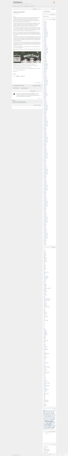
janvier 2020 (45, 120)
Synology (45, 381)
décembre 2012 (46, 233)
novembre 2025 (46, 33)
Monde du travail (46, 340)
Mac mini (45, 329)
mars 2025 (45, 44)
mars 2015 (45, 197)
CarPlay (45, 273)
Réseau (45, 361)
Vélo (46, 428)
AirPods (45, 253)
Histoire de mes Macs (46, 300)
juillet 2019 (45, 128)
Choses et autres (46, 277)
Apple (44, 256)
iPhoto (44, 419)
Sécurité (44, 426)
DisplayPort (45, 284)
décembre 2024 (46, 48)
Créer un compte (46, 446)
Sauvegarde (45, 369)
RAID (52, 422)
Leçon (44, 317)
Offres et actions (46, 349)
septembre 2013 (46, 221)
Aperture (44, 411)
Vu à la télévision (46, 401)
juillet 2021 (45, 96)
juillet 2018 (45, 144)
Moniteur (45, 341)
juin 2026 (45, 24)
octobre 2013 (45, 220)
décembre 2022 (46, 80)
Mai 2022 (45, 89)
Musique (45, 344)
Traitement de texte (46, 393)
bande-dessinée (51, 412)
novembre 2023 (46, 65)
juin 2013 (45, 225)
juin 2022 (45, 88)
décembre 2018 (46, 137)
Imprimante (45, 304)
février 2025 (45, 45)
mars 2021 (45, 101)
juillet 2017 (45, 160)
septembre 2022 (46, 84)
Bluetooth (45, 268)
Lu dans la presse (46, 320)
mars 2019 (45, 133)
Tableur (45, 384)
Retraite (45, 365)
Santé (44, 368)
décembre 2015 (46, 185)
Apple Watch (45, 261)
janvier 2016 (45, 184)
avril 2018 (45, 148)
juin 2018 (45, 145)
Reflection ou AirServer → (37, 85)
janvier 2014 (45, 216)
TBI (49, 426)
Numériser (45, 348)
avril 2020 (45, 116)
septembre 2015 (46, 189)
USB (44, 396)
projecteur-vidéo (47, 422)
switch (54, 425)
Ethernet (45, 289)
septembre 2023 (46, 68)
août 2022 (45, 85)
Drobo (50, 413)
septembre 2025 (46, 36)
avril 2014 (45, 212)
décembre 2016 (46, 169)
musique (46, 420)
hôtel (44, 296)
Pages (51, 420)
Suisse (52, 425)
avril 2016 (45, 180)
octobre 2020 (45, 108)
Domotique (45, 285)
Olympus (49, 420)
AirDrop (45, 252)
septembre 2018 (46, 141)
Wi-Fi (48, 428)
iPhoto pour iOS (47, 419)
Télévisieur (45, 388)
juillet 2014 (45, 208)
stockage (45, 377)
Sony (44, 425)
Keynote (52, 419)
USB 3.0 (50, 427)
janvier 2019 (45, 136)
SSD (44, 376)
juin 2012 (45, 241)
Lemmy (15, 13)
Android (54, 410)
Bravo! (44, 269)
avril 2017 (45, 164)
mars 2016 (45, 181)
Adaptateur (46, 410)
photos (54, 421)
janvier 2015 (45, 200)
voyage (44, 428)
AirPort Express (51, 410)
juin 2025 (45, 40)
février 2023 (45, 77)
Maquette (45, 337)
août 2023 (45, 69)
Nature (44, 345)
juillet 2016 (45, 176)
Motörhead (17, 13)
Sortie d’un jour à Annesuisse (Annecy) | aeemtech (20, 102)
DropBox (52, 413)
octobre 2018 (45, 140)
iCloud (44, 301)
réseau (54, 422)
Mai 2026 (45, 25)
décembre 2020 (46, 105)
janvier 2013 (45, 232)
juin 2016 (45, 177)
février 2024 (45, 61)
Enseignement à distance (47, 288)
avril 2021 (45, 100)
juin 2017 (45, 161)
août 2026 (45, 21)
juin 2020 (45, 113)
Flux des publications (46, 449)
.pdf (44, 249)
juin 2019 (45, 129)
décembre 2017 (46, 153)
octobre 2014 (45, 204)
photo (44, 421)
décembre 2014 (46, 201)
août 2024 (45, 53)
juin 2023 (45, 72)
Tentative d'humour (46, 389)
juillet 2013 (45, 224)
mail (43, 420)
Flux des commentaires (47, 450)
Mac (44, 328)
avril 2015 (45, 196)
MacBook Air (45, 332)
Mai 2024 (45, 57)
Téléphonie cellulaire (46, 385)
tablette (47, 426)
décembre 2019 (46, 121)
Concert (45, 280)
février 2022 (45, 92)
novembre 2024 (46, 49)
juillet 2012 (45, 240)
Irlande (50, 419)
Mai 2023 (45, 73)
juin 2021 (45, 97)
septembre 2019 (46, 125)
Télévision (44, 427)
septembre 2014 (46, 205)
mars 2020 (45, 117)
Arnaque (45, 265)
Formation (45, 292)
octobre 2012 (45, 236)
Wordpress (45, 405)
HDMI (44, 297)
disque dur (47, 413)
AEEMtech (17, 2)
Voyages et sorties (46, 400)
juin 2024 (45, 56)
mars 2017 (45, 165)
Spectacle (45, 373)
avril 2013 (45, 228)
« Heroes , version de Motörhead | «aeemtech (19, 101)
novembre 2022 (46, 81)
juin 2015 (45, 193)
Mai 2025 (45, 41)
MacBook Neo (45, 333)
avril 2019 (45, 132)
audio (47, 412)
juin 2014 (45, 209)
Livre (55, 419)
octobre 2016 (45, 172)
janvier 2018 (45, 152)
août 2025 (45, 37)
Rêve (44, 364)
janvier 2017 (45, 168)
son (54, 424)
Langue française (46, 316)
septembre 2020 (46, 109)
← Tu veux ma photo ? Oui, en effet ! (18, 85)
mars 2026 (45, 28)
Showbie (49, 424)
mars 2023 (45, 76)
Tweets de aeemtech (46, 16)
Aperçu (47, 411)
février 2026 (45, 29)
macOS (45, 336)
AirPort (48, 410)
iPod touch (45, 312)
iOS (44, 308)
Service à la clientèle (46, 372)
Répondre (39, 98)
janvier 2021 (45, 104)
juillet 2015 (45, 192)
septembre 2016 (46, 173)
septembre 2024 (46, 52)
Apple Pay (45, 257)
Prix (44, 360)
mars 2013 (45, 229)
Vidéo (44, 397)
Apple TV (45, 260)
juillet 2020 (45, 112)
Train (44, 392)
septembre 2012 (46, 237)
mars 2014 (45, 213)
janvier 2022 (45, 93)
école (53, 428)
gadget (44, 293)
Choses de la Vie (46, 276)
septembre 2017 (46, 157)
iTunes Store (45, 313)
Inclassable (39, 82)
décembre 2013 (46, 217)
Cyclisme (45, 281)
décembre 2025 (46, 32)
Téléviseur (54, 426)
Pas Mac (45, 352)
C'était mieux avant (46, 272)
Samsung (44, 424)
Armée (44, 264)
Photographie (45, 357)
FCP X (48, 414)
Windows (45, 404)
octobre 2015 (45, 188)
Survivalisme (45, 380)
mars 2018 (45, 149)
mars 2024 (45, 60)
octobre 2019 (45, 124)
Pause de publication (46, 353)
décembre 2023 (46, 64)
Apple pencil (52, 411)
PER (44, 356)
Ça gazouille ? (53, 14)
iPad (44, 309)
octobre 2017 (45, 156)
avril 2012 (45, 244)
